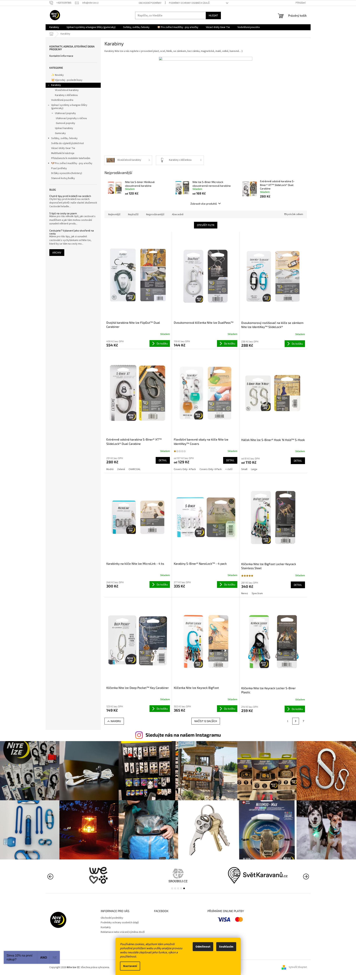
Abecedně (178, 214)
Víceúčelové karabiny (67, 90)
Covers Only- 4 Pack (185, 469)
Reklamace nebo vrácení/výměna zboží (123, 932)
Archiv (56, 252)
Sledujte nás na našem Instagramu (183, 735)
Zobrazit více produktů (203, 203)
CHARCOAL (135, 469)
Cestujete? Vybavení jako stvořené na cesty (71, 232)
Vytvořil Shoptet (298, 967)
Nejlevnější (114, 214)
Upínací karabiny (64, 128)
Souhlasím (226, 947)
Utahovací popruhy (65, 113)
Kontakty (106, 927)
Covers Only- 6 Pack (211, 469)
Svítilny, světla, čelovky (64, 138)
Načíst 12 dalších (205, 721)
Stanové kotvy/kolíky (63, 178)
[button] (172, 888)
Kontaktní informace (61, 55)
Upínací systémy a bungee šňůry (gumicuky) (69, 106)
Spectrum (257, 593)
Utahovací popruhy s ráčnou (71, 118)
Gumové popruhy (65, 123)
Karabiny (56, 85)
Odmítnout (202, 947)
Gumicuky (60, 133)
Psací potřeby (59, 168)
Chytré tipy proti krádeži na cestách (70, 196)
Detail (163, 460)
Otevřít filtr (205, 225)
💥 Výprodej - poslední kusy (66, 80)
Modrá (109, 469)
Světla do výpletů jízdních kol (67, 143)
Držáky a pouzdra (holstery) (66, 173)
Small (244, 469)
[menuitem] (54, 27)
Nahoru (116, 721)
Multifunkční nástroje (62, 153)
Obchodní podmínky (150, 3)
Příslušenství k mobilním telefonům (70, 158)
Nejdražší (133, 214)
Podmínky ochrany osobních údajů (189, 3)
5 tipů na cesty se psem (63, 213)
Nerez (244, 593)
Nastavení (130, 966)
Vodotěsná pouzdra (62, 100)
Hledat (213, 15)
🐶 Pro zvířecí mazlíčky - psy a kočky (71, 163)
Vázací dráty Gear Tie (63, 148)
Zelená (121, 469)
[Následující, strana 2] (295, 721)
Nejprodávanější (155, 214)
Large (254, 469)
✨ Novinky (57, 75)
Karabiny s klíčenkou (66, 95)
